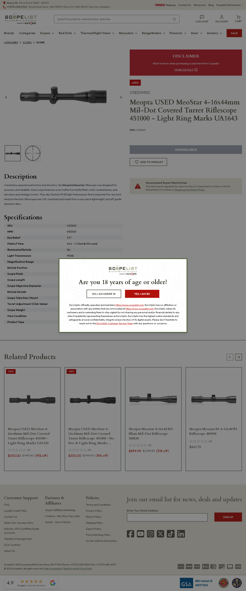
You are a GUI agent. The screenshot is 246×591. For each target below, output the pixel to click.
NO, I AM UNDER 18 (103, 294)
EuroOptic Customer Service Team (115, 323)
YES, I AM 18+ (142, 294)
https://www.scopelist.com (130, 305)
